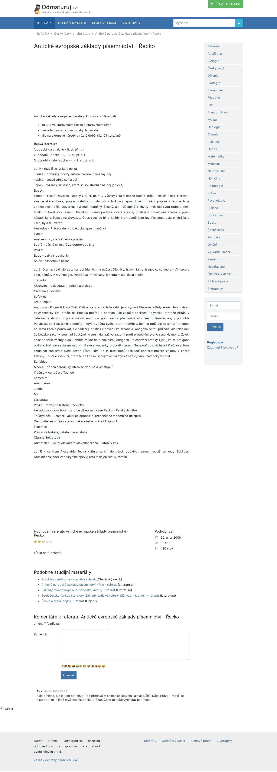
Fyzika (212, 120)
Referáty (44, 23)
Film (210, 105)
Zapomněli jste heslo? (222, 347)
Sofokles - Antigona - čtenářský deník (68, 579)
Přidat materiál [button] (228, 4)
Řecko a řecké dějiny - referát (62, 601)
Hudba (212, 149)
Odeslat (68, 675)
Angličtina (215, 53)
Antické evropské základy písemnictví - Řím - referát (79, 584)
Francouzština (218, 112)
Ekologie (214, 83)
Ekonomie (215, 90)
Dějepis (213, 75)
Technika (214, 237)
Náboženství (217, 171)
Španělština (216, 230)
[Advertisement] (65, 77)
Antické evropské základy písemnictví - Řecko (128, 33)
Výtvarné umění (219, 252)
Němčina (214, 178)
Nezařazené (216, 266)
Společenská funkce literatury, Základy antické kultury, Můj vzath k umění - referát (100, 595)
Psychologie (216, 200)
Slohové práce (104, 23)
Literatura (83, 33)
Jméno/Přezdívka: (46, 623)
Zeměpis (214, 259)
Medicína (214, 164)
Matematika (216, 156)
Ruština (213, 208)
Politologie (215, 186)
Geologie (214, 127)
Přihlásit (215, 327)
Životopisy (132, 23)
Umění (212, 244)
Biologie (213, 61)
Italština (213, 142)
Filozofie (214, 97)
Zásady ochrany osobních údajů (56, 760)
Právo (212, 193)
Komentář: (41, 634)
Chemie (213, 134)
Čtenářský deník (72, 23)
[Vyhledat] (239, 23)
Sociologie (215, 215)
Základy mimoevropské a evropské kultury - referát (78, 590)
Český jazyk (62, 33)
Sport (212, 222)
